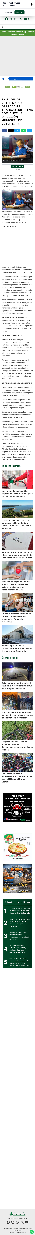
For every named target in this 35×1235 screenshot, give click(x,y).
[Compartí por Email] (17, 130)
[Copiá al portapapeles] (29, 130)
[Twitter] (20, 19)
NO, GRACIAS (8, 12)
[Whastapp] (16, 19)
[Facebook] (6, 19)
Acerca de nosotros (9, 1228)
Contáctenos (17, 1230)
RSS (30, 1228)
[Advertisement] (17, 57)
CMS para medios (14, 1232)
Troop (24, 1232)
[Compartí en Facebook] (4, 130)
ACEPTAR (19, 12)
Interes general (18, 166)
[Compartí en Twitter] (11, 130)
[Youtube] (25, 19)
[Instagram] (11, 19)
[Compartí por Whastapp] (23, 130)
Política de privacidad (21, 1228)
